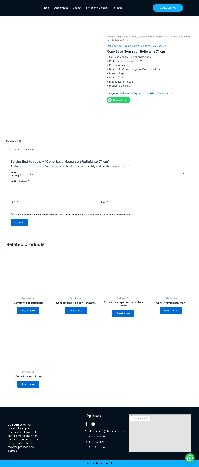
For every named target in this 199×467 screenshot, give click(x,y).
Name (14, 201)
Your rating (16, 174)
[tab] (13, 141)
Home (110, 36)
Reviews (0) (13, 141)
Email (104, 201)
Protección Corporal (97, 7)
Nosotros (117, 7)
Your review (20, 181)
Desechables (61, 7)
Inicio (46, 7)
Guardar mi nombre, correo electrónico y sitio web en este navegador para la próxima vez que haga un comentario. (72, 214)
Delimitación (162, 36)
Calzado (77, 7)
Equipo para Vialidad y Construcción (135, 36)
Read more (28, 310)
